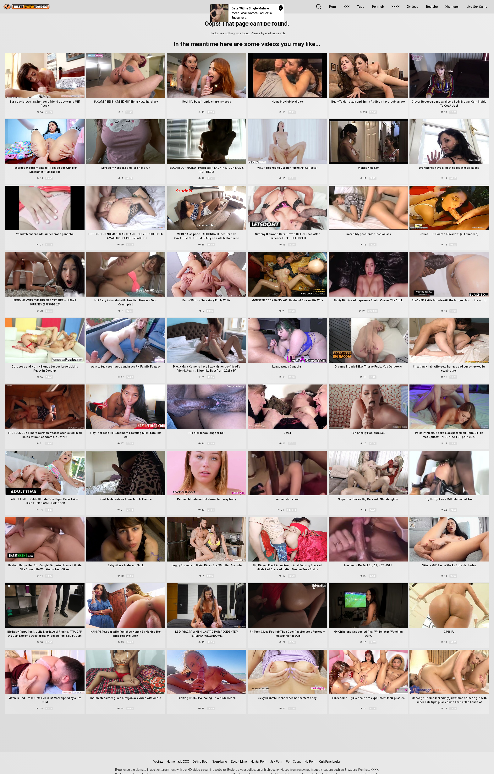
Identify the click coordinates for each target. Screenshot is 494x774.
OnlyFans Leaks (330, 761)
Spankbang (219, 761)
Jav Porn (276, 761)
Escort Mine (239, 761)
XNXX (395, 6)
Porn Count (293, 761)
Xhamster (452, 6)
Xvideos (412, 6)
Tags (360, 6)
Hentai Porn (258, 761)
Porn (332, 6)
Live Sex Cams (477, 6)
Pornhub (378, 6)
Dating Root (200, 761)
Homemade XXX (178, 761)
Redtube (431, 6)
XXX (346, 6)
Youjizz (158, 761)
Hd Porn (310, 761)
